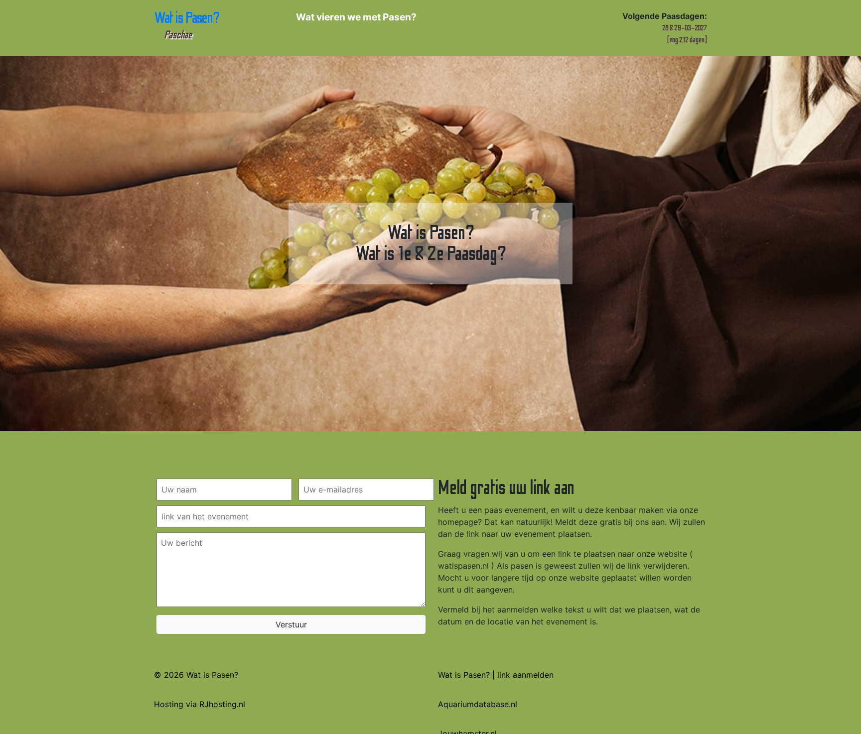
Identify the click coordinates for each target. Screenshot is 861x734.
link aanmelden (525, 675)
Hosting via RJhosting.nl (199, 704)
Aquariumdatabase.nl (477, 704)
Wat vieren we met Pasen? (356, 17)
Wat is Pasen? (187, 25)
